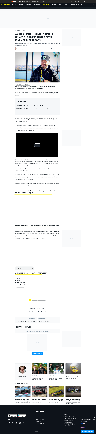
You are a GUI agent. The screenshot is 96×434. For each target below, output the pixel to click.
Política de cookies (47, 430)
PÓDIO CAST (56, 8)
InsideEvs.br (38, 415)
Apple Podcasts (21, 282)
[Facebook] (29, 311)
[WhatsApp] (35, 311)
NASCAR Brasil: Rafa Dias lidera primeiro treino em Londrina (30, 105)
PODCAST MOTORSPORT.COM (46, 8)
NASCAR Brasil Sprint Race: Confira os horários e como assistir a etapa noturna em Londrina (36, 109)
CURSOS (38, 1)
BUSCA (71, 1)
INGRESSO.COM (22, 1)
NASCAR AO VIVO (74, 8)
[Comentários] (58, 48)
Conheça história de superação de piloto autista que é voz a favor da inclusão (35, 112)
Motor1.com (38, 417)
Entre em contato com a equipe (69, 418)
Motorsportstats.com (40, 423)
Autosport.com (39, 421)
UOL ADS (48, 1)
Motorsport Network (43, 431)
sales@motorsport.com (68, 420)
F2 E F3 (60, 4)
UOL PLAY (43, 1)
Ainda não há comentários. (37, 331)
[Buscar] (91, 4)
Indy (66, 4)
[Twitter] (32, 311)
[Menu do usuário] (94, 4)
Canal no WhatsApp (65, 8)
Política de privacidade (56, 430)
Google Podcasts (21, 284)
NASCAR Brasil (46, 4)
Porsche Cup (37, 4)
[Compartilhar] (52, 48)
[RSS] (23, 423)
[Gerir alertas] (45, 311)
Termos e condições (39, 430)
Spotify (18, 278)
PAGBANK (34, 1)
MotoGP (21, 4)
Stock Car (28, 4)
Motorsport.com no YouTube (33, 8)
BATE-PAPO (77, 1)
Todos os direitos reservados (54, 431)
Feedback (65, 414)
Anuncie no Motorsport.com (68, 416)
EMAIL (84, 1)
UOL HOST (28, 1)
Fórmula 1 (14, 4)
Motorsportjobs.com (40, 419)
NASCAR (54, 4)
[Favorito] (54, 48)
